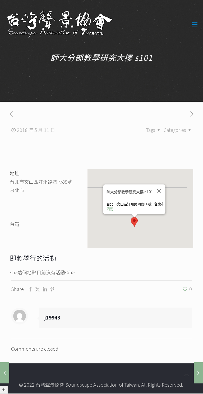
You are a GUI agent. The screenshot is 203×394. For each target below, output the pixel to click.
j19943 (52, 317)
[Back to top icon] (186, 374)
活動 (109, 209)
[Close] (159, 190)
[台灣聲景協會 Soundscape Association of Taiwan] (59, 24)
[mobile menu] (194, 23)
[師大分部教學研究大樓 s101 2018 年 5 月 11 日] (4, 372)
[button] (134, 222)
